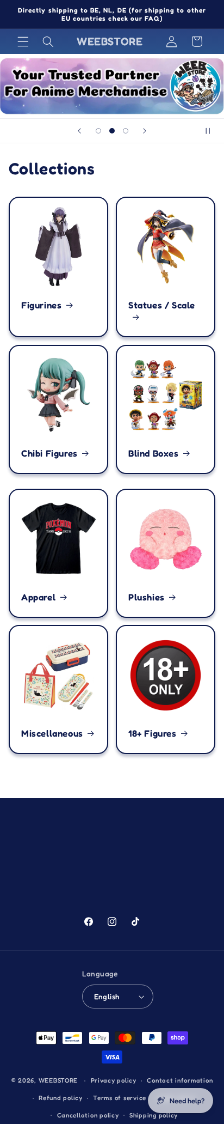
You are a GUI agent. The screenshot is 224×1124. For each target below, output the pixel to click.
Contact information (180, 1080)
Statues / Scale (161, 304)
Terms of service (119, 1098)
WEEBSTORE (58, 1080)
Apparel (38, 596)
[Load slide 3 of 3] (126, 130)
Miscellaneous (52, 733)
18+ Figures (152, 733)
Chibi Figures (49, 453)
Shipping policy (153, 1115)
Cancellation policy (88, 1115)
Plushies (146, 596)
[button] (22, 41)
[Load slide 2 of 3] (112, 130)
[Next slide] (145, 131)
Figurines (41, 304)
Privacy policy (113, 1080)
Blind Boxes (153, 453)
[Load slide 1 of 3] (98, 130)
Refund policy (61, 1098)
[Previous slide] (79, 131)
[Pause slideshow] (212, 131)
